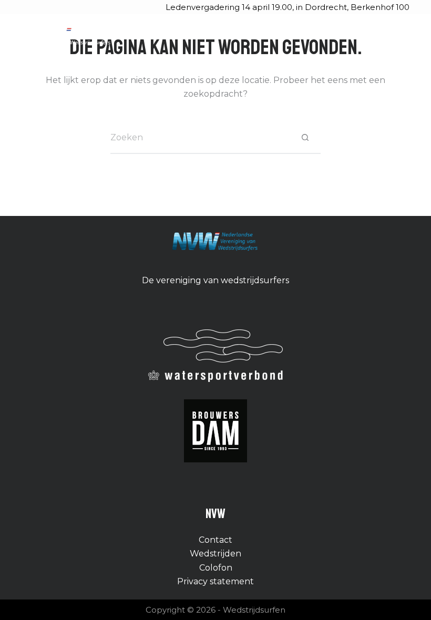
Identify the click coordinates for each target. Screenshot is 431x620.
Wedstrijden (215, 554)
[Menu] (404, 37)
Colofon (215, 568)
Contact (215, 540)
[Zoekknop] (305, 138)
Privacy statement (215, 581)
